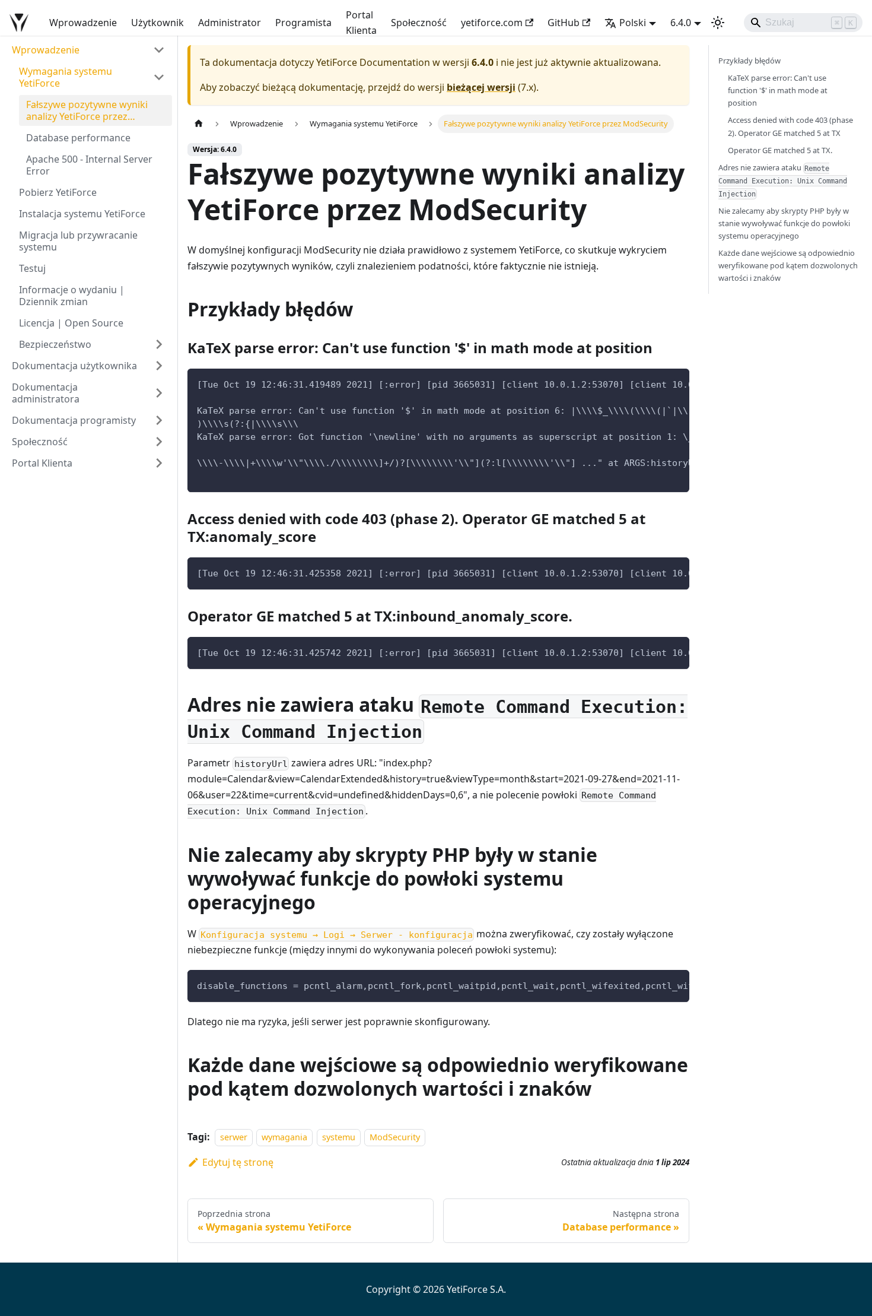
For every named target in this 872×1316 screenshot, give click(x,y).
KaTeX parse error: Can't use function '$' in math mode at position (778, 90)
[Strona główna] (198, 124)
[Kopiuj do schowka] (675, 383)
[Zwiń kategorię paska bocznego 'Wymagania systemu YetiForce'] (159, 77)
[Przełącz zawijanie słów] (653, 383)
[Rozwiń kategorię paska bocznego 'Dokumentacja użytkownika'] (159, 365)
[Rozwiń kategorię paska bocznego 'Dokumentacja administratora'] (159, 393)
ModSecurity (395, 1137)
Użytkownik (157, 22)
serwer (233, 1137)
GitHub (564, 22)
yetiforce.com (492, 22)
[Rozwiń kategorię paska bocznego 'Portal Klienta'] (159, 463)
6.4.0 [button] (680, 22)
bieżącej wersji (481, 87)
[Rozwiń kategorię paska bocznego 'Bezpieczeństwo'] (159, 344)
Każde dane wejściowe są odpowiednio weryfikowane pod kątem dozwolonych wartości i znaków (788, 265)
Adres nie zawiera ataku (782, 180)
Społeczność (419, 22)
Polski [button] (632, 22)
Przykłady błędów (749, 60)
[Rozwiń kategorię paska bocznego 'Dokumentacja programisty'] (159, 420)
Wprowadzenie (83, 22)
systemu (338, 1137)
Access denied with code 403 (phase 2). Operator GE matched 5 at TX (790, 126)
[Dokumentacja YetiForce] (21, 22)
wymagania (284, 1137)
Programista (303, 22)
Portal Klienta (361, 22)
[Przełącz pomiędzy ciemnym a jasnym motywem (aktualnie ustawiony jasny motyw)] (717, 22)
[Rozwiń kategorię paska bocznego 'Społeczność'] (159, 441)
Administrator (229, 22)
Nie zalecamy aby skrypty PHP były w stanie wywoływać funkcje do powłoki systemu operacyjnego (784, 223)
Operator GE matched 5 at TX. (780, 150)
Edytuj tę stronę (237, 1162)
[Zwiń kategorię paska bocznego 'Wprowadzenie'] (159, 49)
